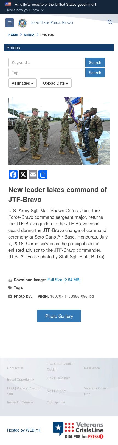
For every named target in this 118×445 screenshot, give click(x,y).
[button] (25, 10)
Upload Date (54, 83)
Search (95, 62)
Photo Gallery (59, 316)
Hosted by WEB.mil (23, 430)
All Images (21, 83)
